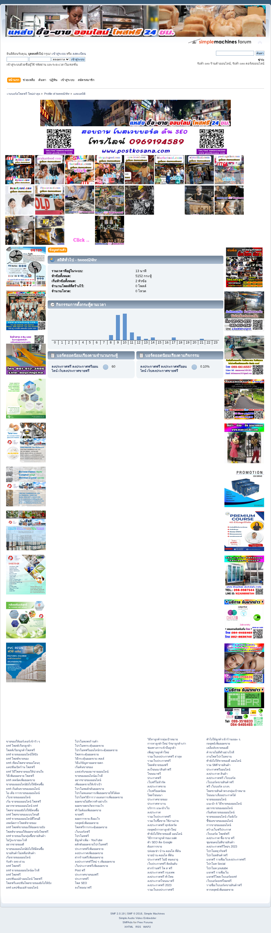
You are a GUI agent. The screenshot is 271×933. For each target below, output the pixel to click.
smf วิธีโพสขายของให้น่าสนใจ (24, 771)
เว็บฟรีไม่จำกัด (156, 782)
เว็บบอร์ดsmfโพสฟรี (219, 880)
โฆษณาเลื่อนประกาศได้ (221, 795)
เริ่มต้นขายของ (84, 767)
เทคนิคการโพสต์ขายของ (21, 822)
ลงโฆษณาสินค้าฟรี (159, 769)
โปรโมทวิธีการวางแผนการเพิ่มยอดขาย (99, 797)
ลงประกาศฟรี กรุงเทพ (160, 872)
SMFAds (128, 922)
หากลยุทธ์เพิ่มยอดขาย (219, 889)
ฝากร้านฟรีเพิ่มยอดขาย (89, 857)
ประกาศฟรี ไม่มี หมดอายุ (162, 859)
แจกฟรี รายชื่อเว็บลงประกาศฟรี (226, 859)
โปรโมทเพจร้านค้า (86, 741)
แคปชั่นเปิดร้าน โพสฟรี (20, 767)
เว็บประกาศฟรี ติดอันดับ (162, 863)
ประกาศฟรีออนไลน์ (218, 769)
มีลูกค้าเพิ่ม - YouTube (88, 840)
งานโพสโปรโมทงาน (219, 756)
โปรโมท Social (215, 863)
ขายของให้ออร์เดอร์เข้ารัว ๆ (23, 741)
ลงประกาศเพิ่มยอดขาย (89, 853)
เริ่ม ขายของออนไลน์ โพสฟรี (23, 801)
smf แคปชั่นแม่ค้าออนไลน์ (22, 887)
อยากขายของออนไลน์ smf (22, 805)
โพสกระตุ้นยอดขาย (87, 754)
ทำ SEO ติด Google (159, 842)
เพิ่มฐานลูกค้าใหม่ (158, 752)
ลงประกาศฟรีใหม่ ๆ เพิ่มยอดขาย (95, 861)
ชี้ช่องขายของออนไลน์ (219, 820)
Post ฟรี (80, 870)
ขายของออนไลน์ (216, 799)
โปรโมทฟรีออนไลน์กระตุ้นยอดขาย (96, 750)
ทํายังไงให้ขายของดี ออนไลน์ (164, 833)
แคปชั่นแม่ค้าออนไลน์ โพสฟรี (24, 878)
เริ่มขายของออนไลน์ (18, 857)
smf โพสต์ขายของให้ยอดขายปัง (25, 827)
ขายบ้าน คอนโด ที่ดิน (160, 855)
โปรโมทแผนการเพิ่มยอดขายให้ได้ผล (97, 793)
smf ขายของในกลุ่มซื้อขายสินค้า (26, 835)
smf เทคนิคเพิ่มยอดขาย (20, 780)
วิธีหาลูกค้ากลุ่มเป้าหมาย (162, 739)
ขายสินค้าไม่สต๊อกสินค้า (20, 853)
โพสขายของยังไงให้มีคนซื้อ (22, 810)
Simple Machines (154, 913)
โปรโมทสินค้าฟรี (217, 855)
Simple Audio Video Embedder (137, 918)
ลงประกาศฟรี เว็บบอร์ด (221, 777)
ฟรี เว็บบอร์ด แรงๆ (217, 786)
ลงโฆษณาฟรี (83, 887)
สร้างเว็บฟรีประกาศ (218, 829)
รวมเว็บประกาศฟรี (159, 760)
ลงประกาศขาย (156, 786)
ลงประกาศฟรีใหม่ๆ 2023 (221, 846)
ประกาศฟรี (82, 878)
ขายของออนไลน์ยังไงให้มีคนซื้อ (25, 784)
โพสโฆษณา (154, 795)
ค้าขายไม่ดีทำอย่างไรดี (220, 752)
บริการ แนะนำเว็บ (158, 808)
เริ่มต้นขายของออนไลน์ (220, 812)
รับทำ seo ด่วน (15, 861)
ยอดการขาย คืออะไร (87, 818)
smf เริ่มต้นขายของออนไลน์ (23, 788)
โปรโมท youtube (217, 868)
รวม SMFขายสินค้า (218, 765)
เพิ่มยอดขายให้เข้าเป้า (88, 784)
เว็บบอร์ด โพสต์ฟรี (217, 833)
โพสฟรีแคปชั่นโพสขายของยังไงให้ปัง (28, 883)
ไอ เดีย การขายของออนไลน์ (23, 793)
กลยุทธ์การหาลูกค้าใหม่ (161, 829)
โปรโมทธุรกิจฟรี (216, 851)
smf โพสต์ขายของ (17, 758)
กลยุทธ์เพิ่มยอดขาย (86, 822)
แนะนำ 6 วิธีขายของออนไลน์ (224, 803)
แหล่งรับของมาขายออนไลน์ (92, 771)
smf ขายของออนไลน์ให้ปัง (22, 754)
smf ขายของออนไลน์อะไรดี (22, 870)
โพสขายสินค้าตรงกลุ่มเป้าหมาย (225, 790)
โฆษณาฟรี (154, 773)
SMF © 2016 (134, 913)
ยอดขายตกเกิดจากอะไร (89, 805)
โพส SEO (81, 883)
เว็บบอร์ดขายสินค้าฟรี (220, 782)
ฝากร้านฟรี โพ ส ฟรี (159, 868)
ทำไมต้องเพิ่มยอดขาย (88, 810)
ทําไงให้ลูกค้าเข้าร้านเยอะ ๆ (223, 739)
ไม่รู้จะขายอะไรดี (16, 840)
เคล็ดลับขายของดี (217, 747)
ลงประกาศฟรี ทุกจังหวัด (162, 825)
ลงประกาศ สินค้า (217, 773)
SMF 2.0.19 (117, 913)
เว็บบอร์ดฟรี (82, 831)
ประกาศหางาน (156, 803)
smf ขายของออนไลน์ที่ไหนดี (23, 818)
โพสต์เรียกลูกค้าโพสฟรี (20, 750)
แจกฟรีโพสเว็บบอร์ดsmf (221, 876)
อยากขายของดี (15, 844)
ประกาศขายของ (157, 799)
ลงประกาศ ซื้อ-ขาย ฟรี (220, 838)
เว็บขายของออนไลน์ (18, 797)
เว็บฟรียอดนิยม (156, 790)
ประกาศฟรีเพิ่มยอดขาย (89, 848)
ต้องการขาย (154, 846)
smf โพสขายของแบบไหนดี (22, 814)
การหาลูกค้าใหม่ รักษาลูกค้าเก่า (166, 743)
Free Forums (145, 922)
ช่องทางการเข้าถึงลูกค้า (161, 747)
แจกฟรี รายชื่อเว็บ (217, 872)
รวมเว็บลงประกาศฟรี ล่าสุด (164, 756)
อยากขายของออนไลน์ (88, 780)
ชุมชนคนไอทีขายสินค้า (220, 842)
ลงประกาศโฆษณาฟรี (160, 880)
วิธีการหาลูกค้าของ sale (162, 838)
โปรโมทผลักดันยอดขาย (89, 788)
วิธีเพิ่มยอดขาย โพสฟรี (20, 775)
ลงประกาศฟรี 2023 (159, 885)
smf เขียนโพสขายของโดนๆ (23, 762)
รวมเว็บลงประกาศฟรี (160, 889)
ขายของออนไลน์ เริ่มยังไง (221, 816)
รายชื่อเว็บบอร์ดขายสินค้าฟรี (224, 885)
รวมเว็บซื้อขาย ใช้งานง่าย (163, 820)
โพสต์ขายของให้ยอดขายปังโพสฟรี (27, 831)
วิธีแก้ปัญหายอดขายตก (89, 762)
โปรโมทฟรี (82, 835)
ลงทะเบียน (79, 53)
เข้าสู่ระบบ (59, 53)
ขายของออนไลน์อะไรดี (89, 775)
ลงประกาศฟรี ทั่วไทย (160, 876)
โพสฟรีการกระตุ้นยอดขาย (91, 827)
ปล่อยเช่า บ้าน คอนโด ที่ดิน (164, 851)
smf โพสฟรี (13, 865)
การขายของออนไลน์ (218, 825)
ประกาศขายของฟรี (86, 874)
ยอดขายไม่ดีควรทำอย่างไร (91, 801)
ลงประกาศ (154, 812)
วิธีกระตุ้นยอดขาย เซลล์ (89, 758)
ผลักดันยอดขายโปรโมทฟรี (91, 844)
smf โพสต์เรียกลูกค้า (18, 745)
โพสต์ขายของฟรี (157, 765)
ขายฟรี (79, 814)
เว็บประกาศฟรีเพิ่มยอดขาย (91, 865)
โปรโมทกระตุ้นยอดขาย (89, 745)
